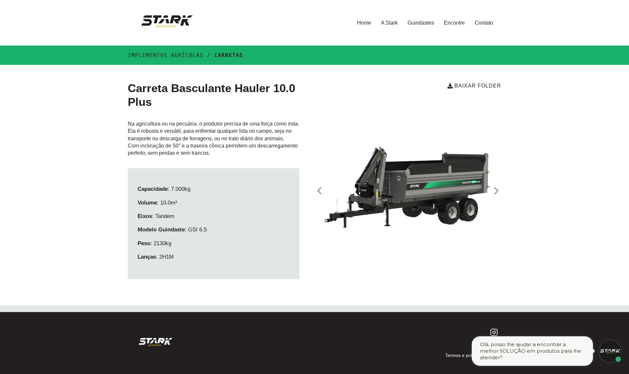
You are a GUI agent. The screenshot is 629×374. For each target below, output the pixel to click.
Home (364, 23)
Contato (484, 23)
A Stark (389, 23)
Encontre (454, 23)
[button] (319, 191)
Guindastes (421, 23)
